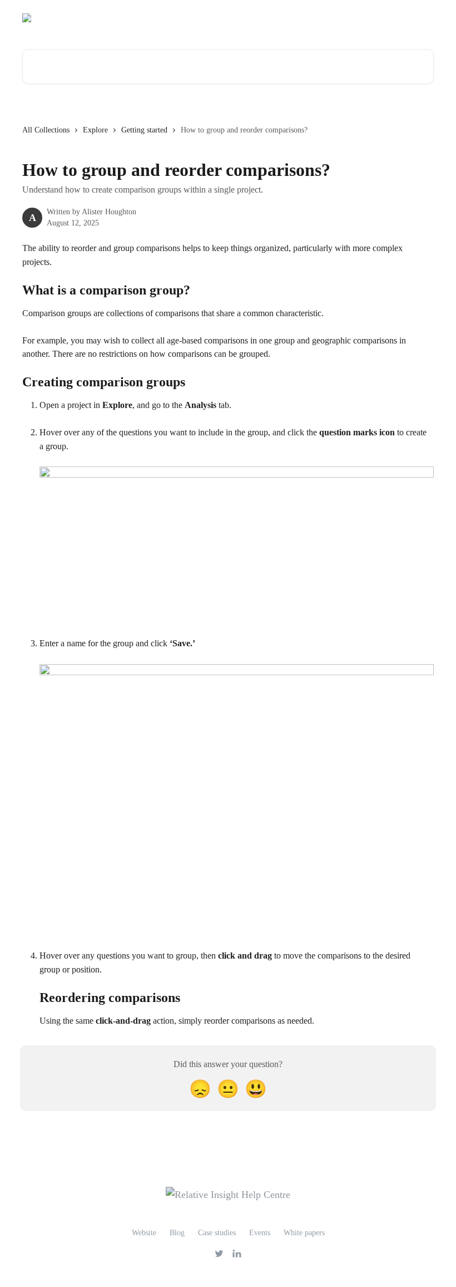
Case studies (217, 1233)
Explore (95, 130)
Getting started (144, 130)
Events (259, 1233)
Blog (177, 1233)
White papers (304, 1233)
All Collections (46, 130)
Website (144, 1233)
